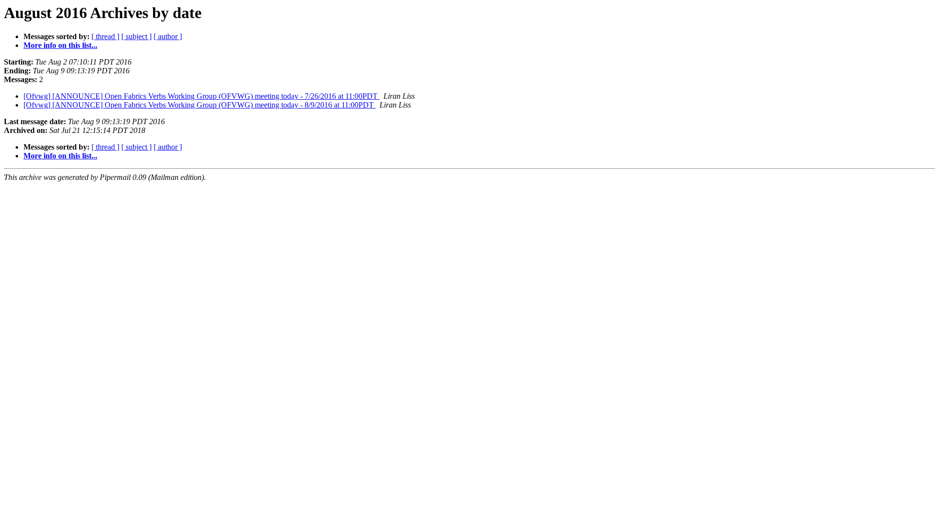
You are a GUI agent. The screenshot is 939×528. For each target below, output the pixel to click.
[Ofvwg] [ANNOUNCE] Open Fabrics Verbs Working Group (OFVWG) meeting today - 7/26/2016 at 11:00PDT (201, 96)
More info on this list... (60, 45)
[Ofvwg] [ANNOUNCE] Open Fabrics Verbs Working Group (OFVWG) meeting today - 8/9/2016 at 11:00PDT (199, 105)
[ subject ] (136, 36)
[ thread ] (105, 36)
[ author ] (168, 36)
